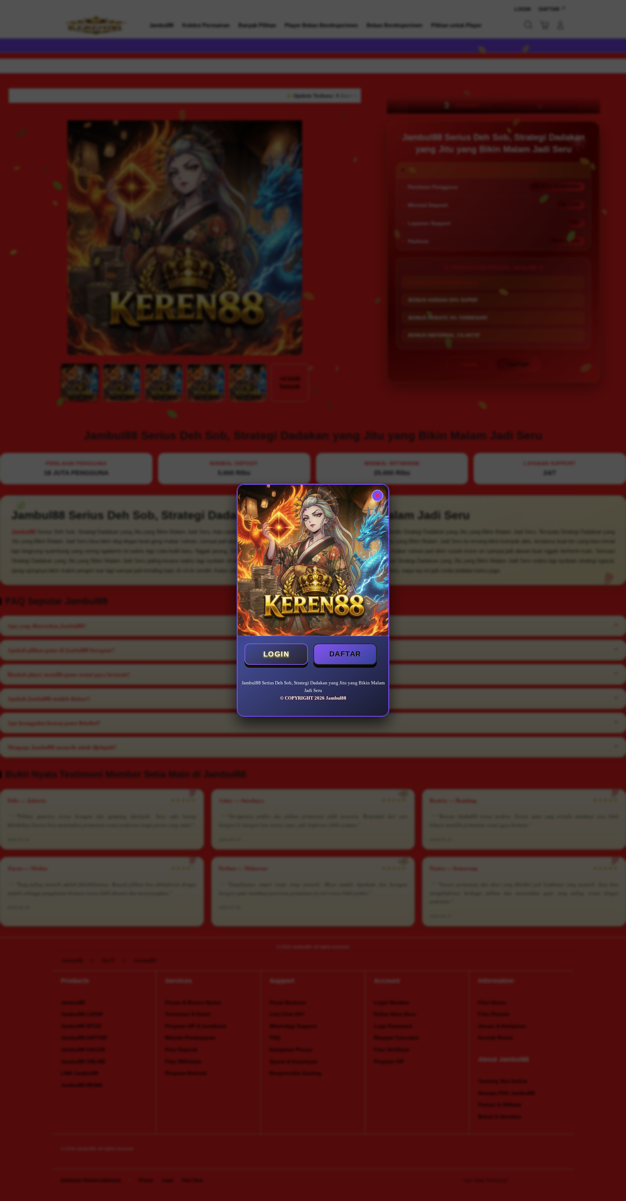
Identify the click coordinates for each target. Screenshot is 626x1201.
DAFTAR (345, 654)
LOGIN (276, 654)
